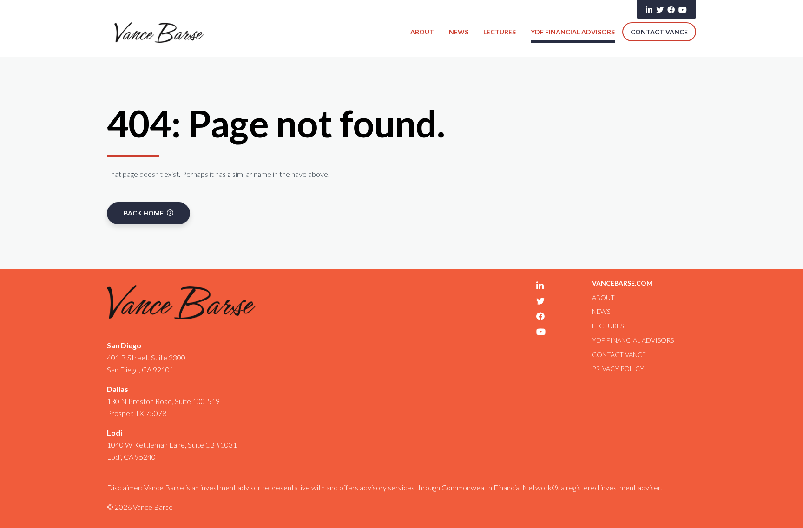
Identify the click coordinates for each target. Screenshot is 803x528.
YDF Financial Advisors (573, 32)
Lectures (499, 32)
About (422, 32)
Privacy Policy (618, 368)
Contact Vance (659, 32)
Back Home (144, 213)
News (458, 32)
